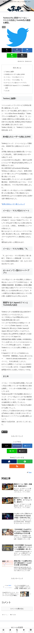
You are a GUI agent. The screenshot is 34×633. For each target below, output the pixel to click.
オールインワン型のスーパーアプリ (16, 82)
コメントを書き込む (17, 608)
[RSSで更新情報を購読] (17, 466)
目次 (14, 68)
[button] (22, 55)
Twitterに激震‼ (9, 71)
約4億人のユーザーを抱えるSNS (15, 74)
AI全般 (5, 431)
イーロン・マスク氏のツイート (14, 77)
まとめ (7, 90)
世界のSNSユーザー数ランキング (13, 204)
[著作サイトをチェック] (9, 461)
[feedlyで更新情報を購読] (24, 461)
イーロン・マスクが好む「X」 (14, 80)
